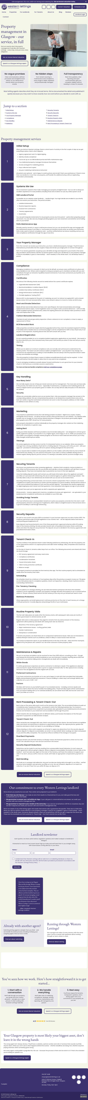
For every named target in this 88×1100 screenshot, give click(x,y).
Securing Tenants (53, 110)
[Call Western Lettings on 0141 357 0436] (53, 7)
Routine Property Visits (55, 118)
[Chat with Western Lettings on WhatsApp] (44, 7)
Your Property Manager (13, 115)
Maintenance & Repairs (55, 121)
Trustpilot (4, 1084)
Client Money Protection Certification (33, 1097)
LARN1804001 (21, 1096)
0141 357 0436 (46, 1074)
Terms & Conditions (6, 1097)
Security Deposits (53, 113)
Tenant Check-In (53, 115)
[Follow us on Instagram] (83, 1077)
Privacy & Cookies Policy (18, 1097)
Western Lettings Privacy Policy (27, 862)
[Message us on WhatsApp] (74, 1077)
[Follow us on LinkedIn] (79, 1077)
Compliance (10, 118)
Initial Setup (10, 110)
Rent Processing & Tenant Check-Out (60, 123)
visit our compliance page (53, 367)
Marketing (9, 123)
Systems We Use (11, 113)
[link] (16, 7)
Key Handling (10, 121)
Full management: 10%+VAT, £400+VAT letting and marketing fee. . (43, 1)
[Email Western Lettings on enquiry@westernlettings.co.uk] (49, 7)
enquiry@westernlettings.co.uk (51, 1077)
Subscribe (17, 867)
